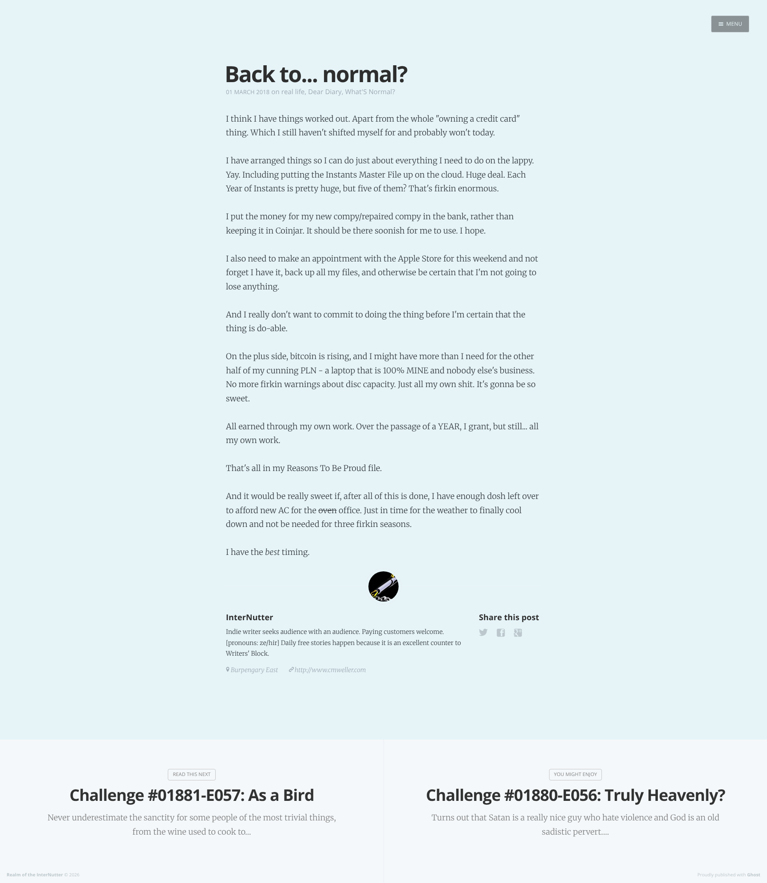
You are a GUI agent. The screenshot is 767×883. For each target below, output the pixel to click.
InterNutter (249, 617)
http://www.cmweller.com (330, 670)
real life (293, 91)
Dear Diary (324, 91)
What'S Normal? (370, 91)
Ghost (753, 874)
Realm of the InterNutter (35, 874)
